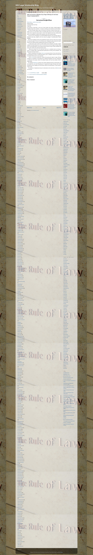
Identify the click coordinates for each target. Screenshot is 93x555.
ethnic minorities (20, 297)
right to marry (19, 484)
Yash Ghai (64, 366)
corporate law (19, 234)
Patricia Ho (65, 204)
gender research (19, 327)
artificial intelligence (20, 171)
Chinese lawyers (19, 70)
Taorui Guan (65, 235)
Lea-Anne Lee (65, 191)
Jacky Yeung (65, 172)
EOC (18, 76)
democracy (19, 257)
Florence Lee (65, 160)
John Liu (64, 181)
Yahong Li (64, 249)
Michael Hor (65, 197)
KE (17, 15)
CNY (18, 64)
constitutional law (20, 222)
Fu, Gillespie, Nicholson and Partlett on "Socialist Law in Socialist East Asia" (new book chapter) (71, 75)
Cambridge (19, 66)
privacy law (19, 448)
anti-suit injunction (20, 165)
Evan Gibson (65, 298)
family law (19, 307)
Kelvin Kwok (65, 186)
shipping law (19, 504)
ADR (18, 42)
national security (20, 26)
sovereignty (19, 514)
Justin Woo (65, 320)
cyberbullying (19, 251)
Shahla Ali (65, 218)
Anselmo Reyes (65, 272)
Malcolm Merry (65, 334)
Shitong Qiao (65, 223)
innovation (19, 342)
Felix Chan (65, 158)
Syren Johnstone (66, 234)
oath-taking (19, 433)
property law (19, 456)
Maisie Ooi (65, 332)
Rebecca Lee (65, 211)
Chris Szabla (65, 282)
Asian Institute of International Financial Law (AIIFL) (68, 384)
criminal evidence (20, 239)
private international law (20, 451)
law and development (20, 384)
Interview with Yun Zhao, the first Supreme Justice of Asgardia (72, 57)
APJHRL (18, 46)
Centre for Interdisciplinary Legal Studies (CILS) (68, 393)
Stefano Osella (65, 229)
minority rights (19, 423)
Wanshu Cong (65, 362)
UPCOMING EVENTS (66, 372)
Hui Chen (64, 303)
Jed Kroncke (65, 177)
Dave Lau (64, 289)
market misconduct (20, 414)
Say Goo (64, 215)
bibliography (19, 180)
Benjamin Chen (65, 136)
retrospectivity (19, 478)
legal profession (19, 408)
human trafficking (20, 336)
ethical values (19, 295)
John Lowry (65, 315)
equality (18, 289)
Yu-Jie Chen (65, 368)
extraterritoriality (20, 304)
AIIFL (18, 44)
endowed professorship (21, 281)
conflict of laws (19, 219)
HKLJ (18, 81)
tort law (18, 530)
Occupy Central (19, 116)
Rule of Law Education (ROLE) (68, 419)
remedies (18, 469)
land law (18, 381)
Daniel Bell (65, 143)
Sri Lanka (18, 135)
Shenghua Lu (65, 221)
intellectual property (40, 74)
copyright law (19, 230)
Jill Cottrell (65, 311)
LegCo (18, 108)
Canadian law (19, 67)
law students (19, 401)
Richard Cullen (65, 351)
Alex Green (65, 258)
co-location (19, 203)
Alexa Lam (65, 261)
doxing (18, 272)
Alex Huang (65, 126)
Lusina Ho (64, 192)
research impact (19, 35)
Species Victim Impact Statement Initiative (68, 425)
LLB (18, 99)
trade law (18, 533)
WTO (18, 154)
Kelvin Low (65, 187)
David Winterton (66, 147)
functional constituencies (19, 325)
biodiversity (19, 183)
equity (18, 293)
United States (19, 150)
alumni (18, 160)
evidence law (19, 298)
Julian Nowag (65, 183)
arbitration (19, 168)
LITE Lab (64, 417)
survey (18, 525)
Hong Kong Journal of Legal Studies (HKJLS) (68, 404)
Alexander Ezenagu (66, 263)
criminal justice (19, 240)
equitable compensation (19, 292)
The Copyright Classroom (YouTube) (69, 421)
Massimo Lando (65, 337)
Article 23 (18, 49)
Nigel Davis (65, 345)
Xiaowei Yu (65, 248)
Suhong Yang (65, 232)
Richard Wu (65, 353)
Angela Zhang (65, 266)
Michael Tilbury (65, 342)
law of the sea (19, 398)
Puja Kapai (65, 209)
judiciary (18, 375)
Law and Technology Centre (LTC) (68, 385)
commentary (19, 23)
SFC (18, 128)
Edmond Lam (65, 150)
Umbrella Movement (20, 145)
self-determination (20, 494)
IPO (18, 91)
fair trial (18, 305)
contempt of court (20, 227)
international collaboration (19, 354)
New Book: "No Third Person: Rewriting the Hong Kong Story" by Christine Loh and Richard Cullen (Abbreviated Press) (69, 107)
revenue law (19, 480)
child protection (19, 189)
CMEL (18, 62)
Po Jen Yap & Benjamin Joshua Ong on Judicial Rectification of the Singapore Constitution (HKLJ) (71, 114)
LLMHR (18, 102)
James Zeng (65, 175)
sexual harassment (20, 499)
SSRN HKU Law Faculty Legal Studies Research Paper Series (69, 401)
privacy (18, 447)
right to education (20, 481)
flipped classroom (20, 316)
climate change (19, 200)
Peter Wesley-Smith (66, 348)
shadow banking (19, 502)
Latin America (19, 105)
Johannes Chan (65, 314)
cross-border (19, 245)
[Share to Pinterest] (46, 72)
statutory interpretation (19, 523)
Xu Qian (64, 365)
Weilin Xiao (65, 243)
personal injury (19, 442)
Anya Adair (65, 133)
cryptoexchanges (20, 248)
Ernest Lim (65, 297)
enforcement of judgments (19, 285)
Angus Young (65, 132)
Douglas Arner (65, 149)
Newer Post (29, 107)
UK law (18, 141)
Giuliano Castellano (66, 164)
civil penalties (19, 196)
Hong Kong (19, 87)
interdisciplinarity (20, 352)
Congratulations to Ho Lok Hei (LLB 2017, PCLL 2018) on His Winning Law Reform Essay (71, 95)
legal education (19, 404)
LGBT (18, 98)
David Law (65, 291)
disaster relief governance (19, 266)
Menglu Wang (65, 195)
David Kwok (65, 146)
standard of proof (20, 519)
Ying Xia (64, 251)
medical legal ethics (20, 418)
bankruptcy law (19, 178)
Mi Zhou (64, 339)
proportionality (19, 457)
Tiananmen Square (20, 139)
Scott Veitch (65, 217)
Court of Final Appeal (20, 73)
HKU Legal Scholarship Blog (27, 5)
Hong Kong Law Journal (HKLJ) (68, 395)
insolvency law (19, 343)
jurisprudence (19, 377)
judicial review (19, 374)
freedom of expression (21, 319)
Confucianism (19, 72)
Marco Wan (65, 194)
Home (44, 107)
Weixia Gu (64, 245)
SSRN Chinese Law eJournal (67, 399)
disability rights (19, 263)
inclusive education (20, 339)
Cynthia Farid (65, 285)
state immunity (19, 520)
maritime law (19, 412)
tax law (18, 526)
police (18, 444)
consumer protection (20, 224)
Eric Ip (64, 157)
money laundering (20, 424)
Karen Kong (65, 322)
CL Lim (64, 277)
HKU (18, 82)
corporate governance (20, 232)
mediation (19, 417)
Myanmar (18, 113)
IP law (18, 90)
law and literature (20, 391)
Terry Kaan (65, 359)
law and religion (19, 394)
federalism (19, 308)
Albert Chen (65, 123)
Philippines (19, 121)
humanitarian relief (20, 337)
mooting (18, 426)
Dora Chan (65, 292)
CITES (18, 61)
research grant (19, 33)
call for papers (19, 187)
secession (18, 491)
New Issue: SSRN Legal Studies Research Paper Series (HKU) (70, 69)
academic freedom (20, 156)
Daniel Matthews (66, 288)
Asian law (18, 50)
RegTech (18, 125)
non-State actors (20, 432)
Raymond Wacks (65, 349)
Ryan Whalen (65, 212)
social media (19, 511)
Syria (18, 136)
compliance (19, 214)
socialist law (19, 513)
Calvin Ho (64, 278)
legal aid (18, 403)
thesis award (19, 36)
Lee (32, 57)
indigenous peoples (20, 340)
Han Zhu (64, 167)
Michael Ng (65, 200)
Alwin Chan (65, 129)
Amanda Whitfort (66, 130)
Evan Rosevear (65, 300)
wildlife (18, 544)
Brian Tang (65, 138)
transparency (19, 538)
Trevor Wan (65, 238)
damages (18, 253)
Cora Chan (65, 140)
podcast (18, 30)
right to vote (19, 487)
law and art (19, 383)
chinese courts (19, 192)
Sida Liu (64, 225)
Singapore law (19, 132)
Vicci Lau (64, 242)
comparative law (20, 211)
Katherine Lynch (65, 323)
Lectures (18, 107)
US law (18, 144)
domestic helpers (20, 269)
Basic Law (18, 53)
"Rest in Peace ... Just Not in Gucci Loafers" (34, 22)
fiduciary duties (19, 310)
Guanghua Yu (65, 166)
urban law (18, 543)
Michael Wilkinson (66, 343)
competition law (20, 213)
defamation (19, 254)
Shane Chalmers (65, 220)
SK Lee (64, 214)
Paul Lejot (65, 346)
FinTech (18, 79)
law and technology (20, 396)
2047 (18, 41)
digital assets (19, 260)
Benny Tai (64, 275)
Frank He (64, 161)
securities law (19, 492)
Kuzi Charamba (65, 328)
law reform (19, 400)
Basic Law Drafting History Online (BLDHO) (68, 416)
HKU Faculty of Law (66, 374)
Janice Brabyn (65, 306)
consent (18, 220)
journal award (19, 24)
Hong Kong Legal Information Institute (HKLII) (69, 411)
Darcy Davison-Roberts (66, 144)
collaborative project (20, 204)
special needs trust (20, 517)
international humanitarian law (20, 362)
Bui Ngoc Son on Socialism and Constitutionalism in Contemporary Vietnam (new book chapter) (71, 88)
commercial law (19, 207)
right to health (19, 483)
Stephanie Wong (65, 357)
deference (19, 256)
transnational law (20, 536)
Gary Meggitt (65, 163)
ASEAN (18, 47)
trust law (18, 540)
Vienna (18, 151)
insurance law (19, 348)
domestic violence (20, 271)
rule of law (19, 489)
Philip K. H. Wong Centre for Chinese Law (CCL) (68, 388)
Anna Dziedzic (65, 268)
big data (18, 182)
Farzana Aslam (65, 302)
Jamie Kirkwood (65, 305)
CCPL (18, 59)
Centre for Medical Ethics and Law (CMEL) (68, 390)
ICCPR (18, 88)
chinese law (19, 193)
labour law (19, 380)
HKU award (19, 13)
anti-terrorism (19, 167)
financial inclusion (20, 313)
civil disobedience (20, 195)
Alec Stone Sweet (66, 124)
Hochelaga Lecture (20, 85)
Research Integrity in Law (67, 379)
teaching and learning (20, 528)
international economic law (21, 359)
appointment (19, 18)
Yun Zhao (64, 254)
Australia (18, 52)
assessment (19, 174)
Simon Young (65, 226)
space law (19, 516)
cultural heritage (20, 250)
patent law (19, 439)
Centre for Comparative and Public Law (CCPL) (69, 381)
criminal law (19, 242)
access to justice (20, 157)
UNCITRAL (18, 142)
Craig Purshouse (65, 141)
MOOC (18, 110)
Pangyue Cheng (65, 203)
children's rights (19, 190)
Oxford (18, 118)
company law (19, 210)
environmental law (20, 288)
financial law (19, 315)
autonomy (19, 175)
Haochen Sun (35, 62)
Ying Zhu (64, 252)
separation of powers (20, 497)
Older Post (59, 107)
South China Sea (19, 133)
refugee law (19, 467)
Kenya (18, 96)
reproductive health (20, 470)
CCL (18, 58)
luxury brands (19, 411)
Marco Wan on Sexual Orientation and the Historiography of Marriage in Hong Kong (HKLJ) (71, 81)
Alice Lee (43, 53)
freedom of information (19, 323)
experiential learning (20, 300)
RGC (18, 122)
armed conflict (19, 170)
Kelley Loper (65, 326)
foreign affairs (19, 318)
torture (18, 532)
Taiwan (18, 138)
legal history (19, 406)
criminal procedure (20, 243)
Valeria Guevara (65, 240)
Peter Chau (65, 206)
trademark (45, 74)
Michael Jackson (65, 198)
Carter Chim (65, 280)
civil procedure (19, 198)
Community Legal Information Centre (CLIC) (69, 413)
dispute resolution (20, 268)
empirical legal (19, 275)
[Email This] (42, 72)
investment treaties (20, 365)
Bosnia (18, 55)
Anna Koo (64, 269)
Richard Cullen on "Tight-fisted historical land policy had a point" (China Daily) (72, 100)
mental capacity (19, 421)
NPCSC (18, 115)
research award (19, 32)
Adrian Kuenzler (65, 121)
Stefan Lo (64, 228)
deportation (19, 259)
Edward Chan (65, 152)
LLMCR (18, 101)
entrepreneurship (20, 286)
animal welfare (19, 162)
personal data (19, 441)
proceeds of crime (20, 454)
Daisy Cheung (65, 286)
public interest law (20, 460)
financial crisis (19, 311)
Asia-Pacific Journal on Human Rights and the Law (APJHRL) (69, 397)
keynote (18, 378)
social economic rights (20, 509)
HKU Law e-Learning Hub (67, 422)
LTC (17, 104)
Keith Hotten (65, 325)
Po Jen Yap (65, 208)
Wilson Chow (65, 246)
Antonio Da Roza (66, 274)
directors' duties (19, 262)
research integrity (20, 477)
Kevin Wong (65, 189)
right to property (20, 486)
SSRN (18, 130)
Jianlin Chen (65, 309)
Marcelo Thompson (66, 336)
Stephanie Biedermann (66, 231)
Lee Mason (65, 329)
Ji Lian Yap (64, 308)
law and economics (20, 387)
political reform (19, 445)
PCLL (18, 119)
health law (19, 333)
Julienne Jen (65, 184)
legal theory (19, 409)
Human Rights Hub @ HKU (67, 406)
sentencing (19, 495)
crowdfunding (19, 246)
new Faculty (19, 27)
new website (19, 430)
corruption (19, 236)
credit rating (19, 237)
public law (19, 464)
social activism (19, 505)
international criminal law (20, 357)
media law (19, 415)
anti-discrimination (20, 163)
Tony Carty (65, 360)
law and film (19, 390)
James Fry (64, 174)
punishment (19, 466)
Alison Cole (65, 265)
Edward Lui (65, 153)
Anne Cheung (65, 271)
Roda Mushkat (65, 356)
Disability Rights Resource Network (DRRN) (68, 408)
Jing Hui (64, 180)
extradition (19, 302)
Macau (18, 111)
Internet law (19, 93)
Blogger (61, 552)
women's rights (19, 546)
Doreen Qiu (65, 294)
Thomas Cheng (65, 237)
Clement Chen (65, 283)
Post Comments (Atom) (35, 110)
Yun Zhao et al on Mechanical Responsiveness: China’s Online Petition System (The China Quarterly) (71, 63)
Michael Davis (65, 340)
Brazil (18, 56)
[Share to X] (44, 72)
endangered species (20, 278)
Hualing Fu (65, 170)
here (57, 68)
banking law (19, 177)
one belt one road (20, 435)
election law (19, 274)
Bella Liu (64, 135)
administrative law (20, 159)
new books (19, 29)
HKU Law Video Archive (66, 376)
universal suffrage (20, 541)
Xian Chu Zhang (65, 363)
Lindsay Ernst (65, 331)
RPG (18, 16)
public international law (20, 463)
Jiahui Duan (65, 178)
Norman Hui (65, 201)
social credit (19, 507)
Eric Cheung (65, 295)
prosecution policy (20, 459)
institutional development (19, 346)
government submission (19, 331)
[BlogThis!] (43, 72)
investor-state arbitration (19, 369)
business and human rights (20, 186)
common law (19, 208)
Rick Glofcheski (65, 354)
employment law (20, 277)
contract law (19, 228)
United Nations (19, 148)
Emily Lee (64, 155)
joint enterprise (19, 370)
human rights (19, 334)
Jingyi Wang (65, 312)
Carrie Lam (19, 69)
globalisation (19, 329)
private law (19, 452)
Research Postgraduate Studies (68, 377)
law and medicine (20, 393)
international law (20, 364)
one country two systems (20, 437)
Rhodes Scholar (19, 127)
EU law (18, 77)
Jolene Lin (64, 317)
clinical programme (20, 21)
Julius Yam (65, 319)
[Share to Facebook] (45, 72)
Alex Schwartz (65, 260)
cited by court (19, 19)
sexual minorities (20, 501)
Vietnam (18, 153)
